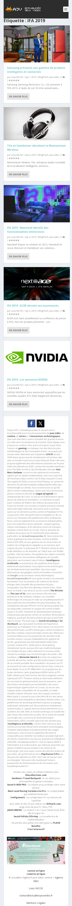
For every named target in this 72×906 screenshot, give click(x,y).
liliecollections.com (36, 775)
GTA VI (49, 454)
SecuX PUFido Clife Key (26, 816)
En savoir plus (18, 96)
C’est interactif (36, 829)
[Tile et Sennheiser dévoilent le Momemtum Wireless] (37, 123)
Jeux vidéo (54, 77)
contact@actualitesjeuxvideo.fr (36, 895)
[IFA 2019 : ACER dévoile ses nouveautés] (37, 283)
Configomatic (17, 797)
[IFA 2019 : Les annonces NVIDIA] (37, 357)
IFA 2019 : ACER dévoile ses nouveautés (33, 305)
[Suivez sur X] (40, 423)
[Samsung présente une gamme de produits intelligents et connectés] (37, 43)
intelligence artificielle (20, 723)
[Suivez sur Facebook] (31, 423)
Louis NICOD (17, 77)
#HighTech (43, 77)
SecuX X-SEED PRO (16, 784)
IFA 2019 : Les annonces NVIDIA (27, 379)
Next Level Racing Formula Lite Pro (27, 791)
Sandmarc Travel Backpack (26, 778)
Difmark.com (54, 803)
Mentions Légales (36, 902)
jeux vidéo (55, 433)
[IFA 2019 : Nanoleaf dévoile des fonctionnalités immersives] (37, 203)
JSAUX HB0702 (14, 810)
